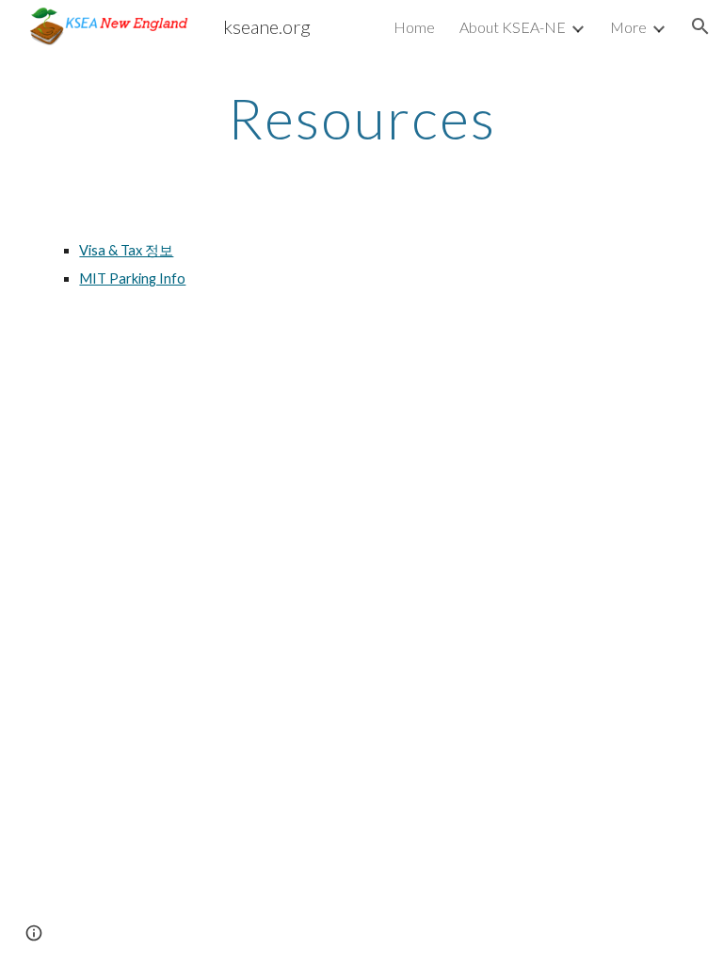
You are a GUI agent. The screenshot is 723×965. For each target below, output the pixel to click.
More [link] (628, 27)
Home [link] (414, 27)
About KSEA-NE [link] (512, 27)
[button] (700, 26)
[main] (361, 117)
